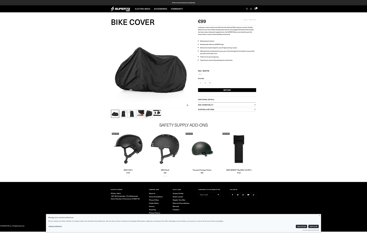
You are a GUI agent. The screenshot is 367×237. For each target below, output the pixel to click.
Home (245, 20)
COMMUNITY (177, 8)
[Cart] (255, 9)
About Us (152, 193)
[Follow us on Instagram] (243, 194)
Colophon (176, 209)
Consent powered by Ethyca (309, 230)
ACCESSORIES (160, 8)
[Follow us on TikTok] (253, 194)
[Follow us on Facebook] (232, 194)
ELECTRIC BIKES (142, 8)
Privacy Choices (154, 213)
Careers (152, 206)
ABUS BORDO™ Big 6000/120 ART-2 (239, 170)
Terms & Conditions (156, 196)
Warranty (176, 206)
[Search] (247, 9)
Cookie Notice (154, 203)
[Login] (251, 9)
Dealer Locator (178, 196)
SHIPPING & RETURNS (206, 109)
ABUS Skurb (165, 170)
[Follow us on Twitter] (237, 194)
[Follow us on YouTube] (248, 194)
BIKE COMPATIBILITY (205, 105)
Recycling (152, 209)
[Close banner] (320, 215)
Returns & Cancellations (181, 203)
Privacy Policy (154, 200)
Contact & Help (178, 193)
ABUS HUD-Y (128, 170)
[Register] (218, 194)
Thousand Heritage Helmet (202, 170)
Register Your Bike (179, 200)
